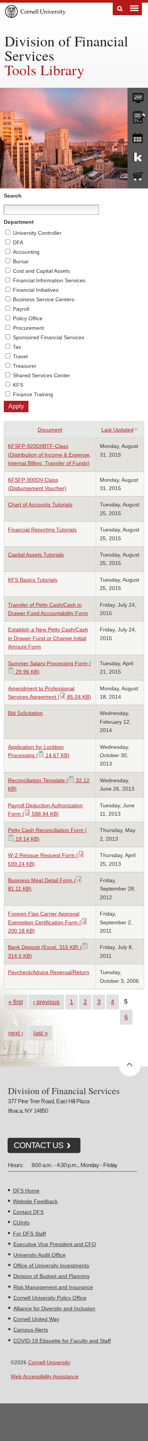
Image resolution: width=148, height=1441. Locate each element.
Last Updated (117, 430)
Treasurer (24, 366)
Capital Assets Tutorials (36, 555)
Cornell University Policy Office (50, 1298)
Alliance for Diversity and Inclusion (54, 1308)
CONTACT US (38, 1145)
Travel (20, 356)
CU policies (138, 116)
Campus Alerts (30, 1330)
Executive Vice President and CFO (54, 1244)
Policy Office (28, 318)
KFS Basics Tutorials (32, 580)
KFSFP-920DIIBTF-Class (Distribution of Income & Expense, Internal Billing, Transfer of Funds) (49, 454)
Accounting (26, 252)
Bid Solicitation (25, 713)
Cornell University (49, 1362)
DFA (18, 242)
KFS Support (138, 156)
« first (15, 1001)
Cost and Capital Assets (41, 271)
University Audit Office (39, 1255)
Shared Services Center (41, 375)
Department (19, 222)
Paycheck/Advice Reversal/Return (48, 972)
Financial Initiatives (35, 290)
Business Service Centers (43, 299)
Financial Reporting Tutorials (42, 530)
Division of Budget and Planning (51, 1276)
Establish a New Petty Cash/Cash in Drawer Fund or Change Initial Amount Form (48, 638)
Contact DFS (28, 1212)
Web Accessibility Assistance (45, 1376)
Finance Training (33, 394)
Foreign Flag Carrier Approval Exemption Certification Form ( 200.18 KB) (44, 922)
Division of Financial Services (66, 48)
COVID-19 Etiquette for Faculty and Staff (62, 1341)
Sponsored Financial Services (48, 337)
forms (138, 96)
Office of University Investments (51, 1265)
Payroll (21, 309)
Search (120, 9)
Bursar (21, 261)
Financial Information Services (49, 280)
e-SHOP (138, 176)
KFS (18, 385)
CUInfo (21, 1223)
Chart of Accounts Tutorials (40, 504)
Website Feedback (35, 1201)
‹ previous (46, 1001)
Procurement (28, 328)
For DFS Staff (29, 1234)
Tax (17, 347)
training (138, 136)
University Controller (37, 233)
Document (50, 430)
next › (15, 1033)
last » (40, 1033)
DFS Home (26, 1191)
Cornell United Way (36, 1319)
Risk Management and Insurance (53, 1287)
